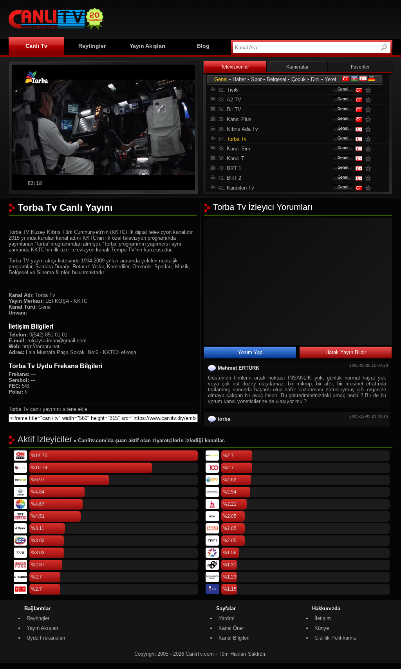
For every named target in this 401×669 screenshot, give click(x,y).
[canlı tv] (56, 31)
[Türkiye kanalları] (345, 79)
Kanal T (235, 158)
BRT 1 (234, 168)
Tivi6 (232, 90)
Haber (239, 79)
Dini (315, 79)
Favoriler (360, 67)
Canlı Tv (36, 46)
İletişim (322, 618)
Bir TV (234, 109)
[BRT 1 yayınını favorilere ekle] (370, 168)
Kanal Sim (238, 149)
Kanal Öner (231, 628)
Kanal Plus (239, 119)
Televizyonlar (235, 67)
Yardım (227, 618)
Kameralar (297, 67)
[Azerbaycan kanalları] (354, 79)
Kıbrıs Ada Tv (242, 129)
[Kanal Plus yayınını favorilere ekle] (370, 119)
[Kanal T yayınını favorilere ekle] (370, 158)
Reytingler (92, 46)
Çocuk (298, 79)
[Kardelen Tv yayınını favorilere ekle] (370, 188)
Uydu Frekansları (46, 638)
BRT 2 (234, 178)
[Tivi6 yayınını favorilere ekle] (370, 90)
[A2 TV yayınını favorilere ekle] (370, 100)
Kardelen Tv (240, 188)
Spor (256, 79)
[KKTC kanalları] (363, 79)
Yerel (330, 79)
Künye (321, 628)
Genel (221, 79)
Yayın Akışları (147, 46)
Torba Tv (237, 139)
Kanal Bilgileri (234, 638)
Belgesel (276, 79)
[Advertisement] (249, 18)
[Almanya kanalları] (371, 79)
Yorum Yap (250, 352)
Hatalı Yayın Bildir (345, 352)
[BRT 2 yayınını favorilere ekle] (370, 178)
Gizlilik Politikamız (335, 638)
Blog (203, 46)
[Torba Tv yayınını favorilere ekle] (370, 139)
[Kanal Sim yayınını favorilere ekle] (370, 149)
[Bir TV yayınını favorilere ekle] (370, 109)
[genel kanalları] (339, 90)
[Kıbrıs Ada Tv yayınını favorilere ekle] (370, 129)
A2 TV (234, 100)
